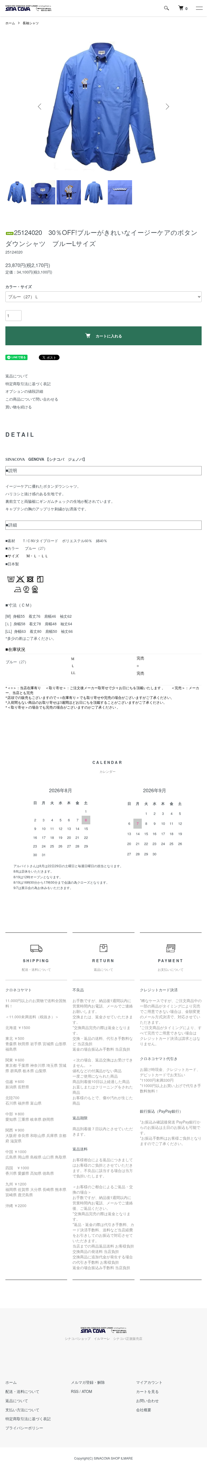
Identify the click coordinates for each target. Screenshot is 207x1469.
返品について (16, 375)
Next (167, 107)
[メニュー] (199, 8)
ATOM (87, 1391)
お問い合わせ (147, 1400)
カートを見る (147, 1391)
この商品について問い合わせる (31, 399)
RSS (74, 1391)
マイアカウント (149, 1382)
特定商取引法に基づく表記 (28, 383)
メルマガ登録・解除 (88, 1382)
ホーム (10, 23)
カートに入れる (109, 336)
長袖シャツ (31, 23)
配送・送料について (22, 1391)
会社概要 (143, 1409)
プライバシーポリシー (24, 1427)
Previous (40, 107)
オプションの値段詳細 (24, 391)
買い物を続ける (18, 406)
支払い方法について (22, 1409)
